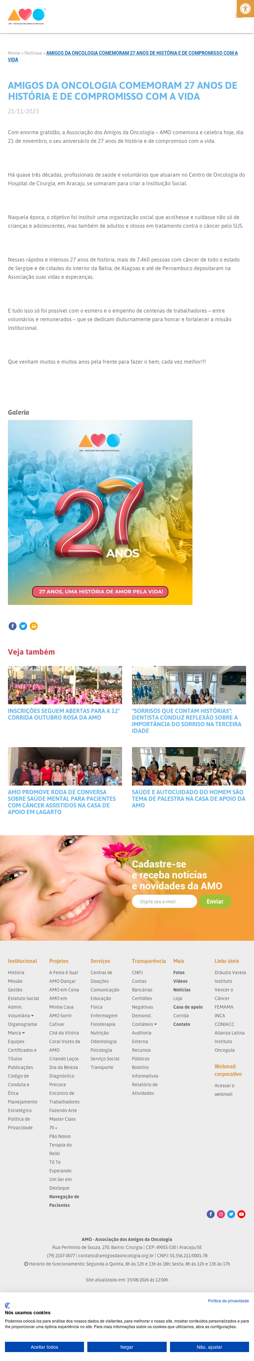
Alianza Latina (230, 1033)
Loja (177, 998)
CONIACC (224, 1024)
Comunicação (105, 989)
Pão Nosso (60, 1136)
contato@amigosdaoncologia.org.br (116, 1255)
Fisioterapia (103, 1024)
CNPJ (137, 972)
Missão (15, 981)
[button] (245, 8)
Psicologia (101, 1050)
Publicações (20, 1067)
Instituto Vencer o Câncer (224, 989)
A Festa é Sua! (63, 972)
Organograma (22, 1024)
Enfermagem (104, 1015)
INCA (220, 1015)
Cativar (56, 1024)
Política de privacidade (228, 1300)
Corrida (181, 1015)
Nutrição (100, 1033)
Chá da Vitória (64, 1033)
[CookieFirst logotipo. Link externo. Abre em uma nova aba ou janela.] (7, 1306)
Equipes (16, 1041)
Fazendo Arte (63, 1110)
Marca (15, 1033)
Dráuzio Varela (230, 972)
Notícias (33, 53)
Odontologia (104, 1041)
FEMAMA (224, 1007)
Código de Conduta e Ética (18, 1084)
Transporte (102, 1067)
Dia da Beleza (63, 1067)
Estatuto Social (23, 998)
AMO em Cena (64, 989)
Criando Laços (64, 1058)
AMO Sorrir (60, 1015)
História (16, 972)
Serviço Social (105, 1058)
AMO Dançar (62, 981)
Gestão (15, 989)
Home (14, 53)
